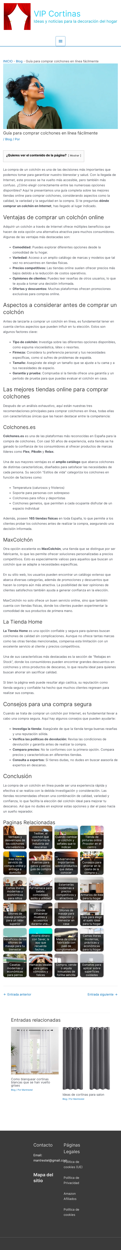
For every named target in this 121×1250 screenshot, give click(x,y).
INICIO (8, 61)
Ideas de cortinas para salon (83, 1094)
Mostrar (74, 155)
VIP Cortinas (57, 13)
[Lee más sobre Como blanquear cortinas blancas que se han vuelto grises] (35, 1050)
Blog (19, 61)
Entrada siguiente (103, 994)
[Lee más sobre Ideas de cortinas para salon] (86, 1058)
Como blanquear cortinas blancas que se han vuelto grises (30, 1082)
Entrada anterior (17, 994)
